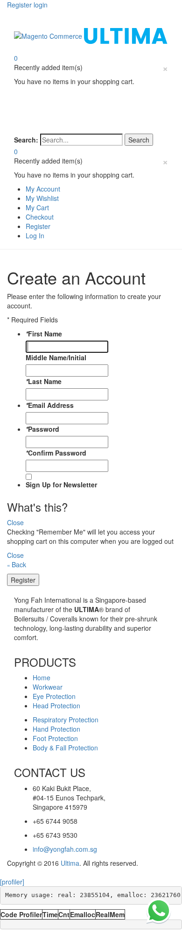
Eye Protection (54, 696)
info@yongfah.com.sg (65, 849)
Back (16, 564)
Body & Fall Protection (65, 747)
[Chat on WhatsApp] (159, 911)
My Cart (37, 207)
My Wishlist (42, 198)
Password (42, 429)
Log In (35, 235)
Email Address (50, 405)
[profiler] (12, 881)
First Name (44, 333)
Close (15, 522)
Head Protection (56, 705)
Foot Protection (55, 738)
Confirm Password (56, 452)
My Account (43, 188)
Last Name (44, 381)
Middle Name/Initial (56, 357)
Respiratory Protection (65, 719)
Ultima (70, 863)
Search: (26, 139)
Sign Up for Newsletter (61, 484)
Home (41, 677)
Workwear (48, 687)
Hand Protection (56, 729)
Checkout (40, 216)
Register (38, 226)
